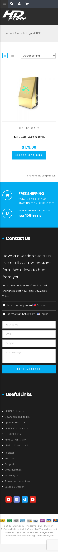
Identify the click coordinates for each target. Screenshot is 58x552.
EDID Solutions (13, 434)
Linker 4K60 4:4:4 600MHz (29, 137)
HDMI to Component (16, 445)
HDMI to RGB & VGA (15, 439)
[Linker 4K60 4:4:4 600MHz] (29, 94)
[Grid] (5, 55)
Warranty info (12, 475)
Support (9, 464)
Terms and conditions (17, 481)
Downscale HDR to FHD (17, 417)
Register (9, 452)
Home (8, 33)
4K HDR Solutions (14, 411)
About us (10, 458)
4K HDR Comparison (16, 428)
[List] (12, 55)
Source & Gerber (14, 486)
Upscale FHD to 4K (15, 422)
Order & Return (13, 470)
